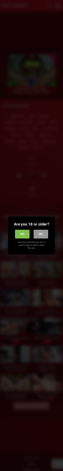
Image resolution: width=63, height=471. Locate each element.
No (41, 234)
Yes (22, 234)
